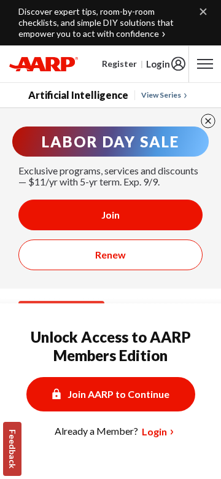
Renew (110, 254)
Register (119, 63)
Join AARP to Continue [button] (118, 394)
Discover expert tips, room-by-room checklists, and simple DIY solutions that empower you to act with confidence (96, 22)
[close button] (208, 121)
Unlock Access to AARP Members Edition (111, 346)
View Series (161, 94)
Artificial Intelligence (78, 95)
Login (158, 63)
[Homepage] (43, 64)
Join (110, 214)
